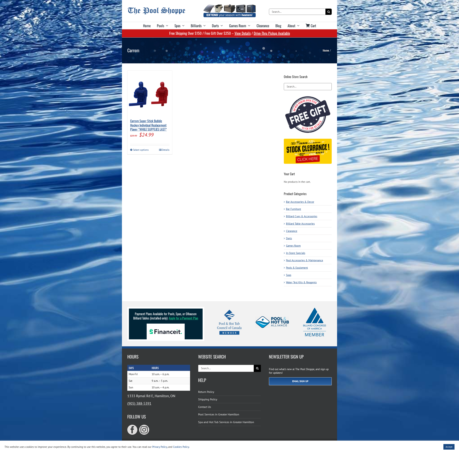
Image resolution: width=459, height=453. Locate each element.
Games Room (293, 245)
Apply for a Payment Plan (183, 318)
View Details (243, 33)
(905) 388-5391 (139, 403)
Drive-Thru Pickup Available (272, 33)
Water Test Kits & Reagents (301, 282)
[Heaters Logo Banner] (229, 6)
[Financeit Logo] (166, 325)
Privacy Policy (159, 447)
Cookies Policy (181, 447)
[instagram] (144, 430)
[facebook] (132, 430)
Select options (141, 149)
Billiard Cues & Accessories (301, 216)
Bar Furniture (293, 209)
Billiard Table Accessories (300, 223)
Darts (289, 238)
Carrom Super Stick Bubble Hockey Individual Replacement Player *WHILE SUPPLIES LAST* (148, 125)
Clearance (291, 231)
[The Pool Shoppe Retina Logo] (156, 8)
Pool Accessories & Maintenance (304, 260)
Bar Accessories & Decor (300, 202)
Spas (288, 275)
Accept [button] (449, 446)
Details (165, 149)
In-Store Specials (295, 253)
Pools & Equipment (297, 267)
